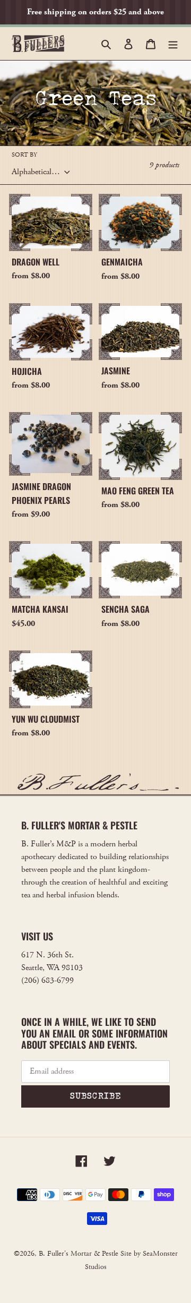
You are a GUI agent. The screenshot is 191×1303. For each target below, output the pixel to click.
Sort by (24, 155)
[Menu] (173, 43)
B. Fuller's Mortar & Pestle (78, 1253)
